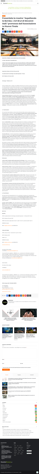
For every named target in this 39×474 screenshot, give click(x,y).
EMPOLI (4, 420)
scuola (15, 453)
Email (3, 363)
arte (17, 445)
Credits (20, 472)
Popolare (19, 374)
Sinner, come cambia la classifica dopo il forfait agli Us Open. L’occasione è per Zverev (16, 435)
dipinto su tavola (20, 447)
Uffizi (15, 455)
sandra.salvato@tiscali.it (6, 269)
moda (23, 450)
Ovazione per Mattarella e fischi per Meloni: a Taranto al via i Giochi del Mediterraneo (16, 429)
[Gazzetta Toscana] (19, 7)
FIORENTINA (5, 417)
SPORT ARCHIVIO (5, 414)
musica (19, 452)
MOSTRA (15, 452)
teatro (18, 453)
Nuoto (22, 452)
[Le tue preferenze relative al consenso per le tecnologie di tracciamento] (37, 472)
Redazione (10, 300)
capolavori (15, 447)
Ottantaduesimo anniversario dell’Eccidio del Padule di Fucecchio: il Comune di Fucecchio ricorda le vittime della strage (22, 379)
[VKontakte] (17, 32)
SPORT (4, 411)
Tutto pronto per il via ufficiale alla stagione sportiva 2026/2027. (19, 391)
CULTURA (4, 409)
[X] (5, 32)
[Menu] (1, 4)
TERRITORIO (5, 412)
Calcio (20, 445)
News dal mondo (5, 426)
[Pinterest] (12, 32)
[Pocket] (21, 32)
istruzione (19, 450)
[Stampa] (30, 296)
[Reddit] (15, 32)
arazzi (15, 445)
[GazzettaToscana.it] (7, 3)
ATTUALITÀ (4, 408)
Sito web (21, 363)
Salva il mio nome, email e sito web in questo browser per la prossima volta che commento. (17, 367)
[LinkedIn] (8, 32)
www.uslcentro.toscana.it (6, 291)
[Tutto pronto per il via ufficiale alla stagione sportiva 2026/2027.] (4, 392)
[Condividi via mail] (28, 296)
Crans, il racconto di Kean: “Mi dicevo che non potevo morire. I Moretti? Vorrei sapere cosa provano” (18, 432)
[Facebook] (3, 32)
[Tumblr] (10, 32)
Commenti (32, 374)
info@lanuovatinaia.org (8, 225)
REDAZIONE (28, 445)
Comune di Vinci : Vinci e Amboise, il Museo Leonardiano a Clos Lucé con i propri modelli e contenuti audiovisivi (7, 336)
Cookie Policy (29, 453)
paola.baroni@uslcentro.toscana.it (8, 289)
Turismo (21, 453)
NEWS (4, 405)
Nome (3, 359)
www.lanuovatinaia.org (6, 244)
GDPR (28, 448)
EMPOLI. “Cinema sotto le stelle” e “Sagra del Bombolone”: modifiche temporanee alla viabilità (30, 335)
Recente (6, 374)
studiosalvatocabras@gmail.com (12, 250)
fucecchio (15, 450)
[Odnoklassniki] (19, 32)
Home (4, 12)
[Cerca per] (37, 4)
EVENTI (6, 12)
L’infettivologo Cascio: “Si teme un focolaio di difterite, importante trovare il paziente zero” (16, 433)
